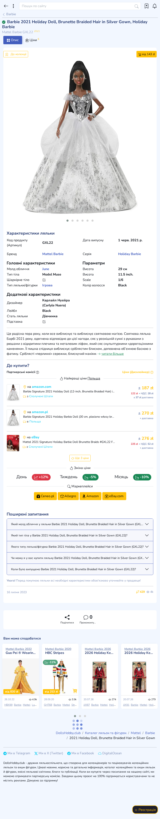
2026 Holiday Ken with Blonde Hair (100, 651)
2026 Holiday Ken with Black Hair (139, 651)
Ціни (34, 39)
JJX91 (126, 705)
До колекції (18, 54)
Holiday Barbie (129, 254)
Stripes (75, 705)
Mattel (47, 254)
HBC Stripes (58, 651)
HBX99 (8, 705)
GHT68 (48, 705)
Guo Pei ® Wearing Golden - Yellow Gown (21, 651)
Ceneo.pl (47, 496)
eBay (35, 437)
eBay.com (116, 496)
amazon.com (41, 386)
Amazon (92, 496)
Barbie (10, 14)
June (45, 269)
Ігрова (47, 285)
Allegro (70, 496)
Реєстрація (147, 810)
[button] (67, 221)
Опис (14, 40)
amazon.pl (40, 412)
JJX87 (87, 705)
